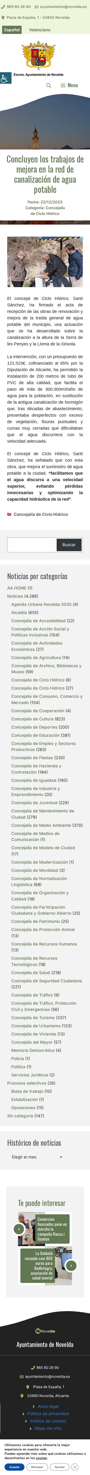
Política (18, 1066)
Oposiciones (23, 1107)
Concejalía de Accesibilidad (38, 620)
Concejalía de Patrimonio (35, 921)
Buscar (69, 544)
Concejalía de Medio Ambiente (41, 825)
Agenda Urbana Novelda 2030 (41, 604)
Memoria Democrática (32, 1050)
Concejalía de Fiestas (32, 757)
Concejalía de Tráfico (32, 995)
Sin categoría (20, 1115)
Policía (17, 1058)
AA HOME (16, 588)
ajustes (41, 1458)
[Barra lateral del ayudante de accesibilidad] (6, 78)
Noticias (15, 596)
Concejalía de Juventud (34, 802)
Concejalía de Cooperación (37, 710)
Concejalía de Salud (30, 972)
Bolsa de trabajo (27, 1091)
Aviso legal (48, 1406)
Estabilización (24, 1099)
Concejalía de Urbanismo (35, 1025)
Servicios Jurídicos (29, 1075)
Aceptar (14, 1467)
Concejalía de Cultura (32, 719)
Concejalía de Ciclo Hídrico (41, 514)
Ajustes (60, 1467)
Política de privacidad (48, 1413)
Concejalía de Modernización (39, 862)
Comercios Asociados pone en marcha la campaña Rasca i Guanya (52, 1229)
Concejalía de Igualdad (33, 780)
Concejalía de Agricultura (36, 657)
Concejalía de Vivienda (33, 1034)
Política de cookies (48, 1421)
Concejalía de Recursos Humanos (44, 944)
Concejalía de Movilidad (34, 870)
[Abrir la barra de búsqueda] (49, 85)
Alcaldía (19, 612)
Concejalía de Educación (35, 735)
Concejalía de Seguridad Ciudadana (46, 980)
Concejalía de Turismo (33, 1017)
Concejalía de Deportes (34, 727)
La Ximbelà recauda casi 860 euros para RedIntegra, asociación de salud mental (39, 1265)
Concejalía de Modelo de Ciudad (43, 847)
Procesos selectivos (26, 1083)
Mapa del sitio (48, 1428)
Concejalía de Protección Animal (43, 929)
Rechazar (37, 1467)
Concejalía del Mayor (32, 1042)
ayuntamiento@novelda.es (63, 6)
